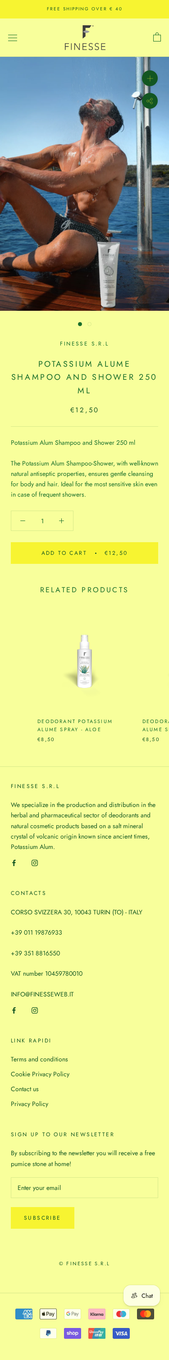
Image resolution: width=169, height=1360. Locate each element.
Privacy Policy (29, 1103)
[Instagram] (35, 862)
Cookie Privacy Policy (40, 1074)
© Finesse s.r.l (84, 1263)
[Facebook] (14, 862)
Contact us (25, 1088)
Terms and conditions (39, 1059)
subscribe (42, 1218)
